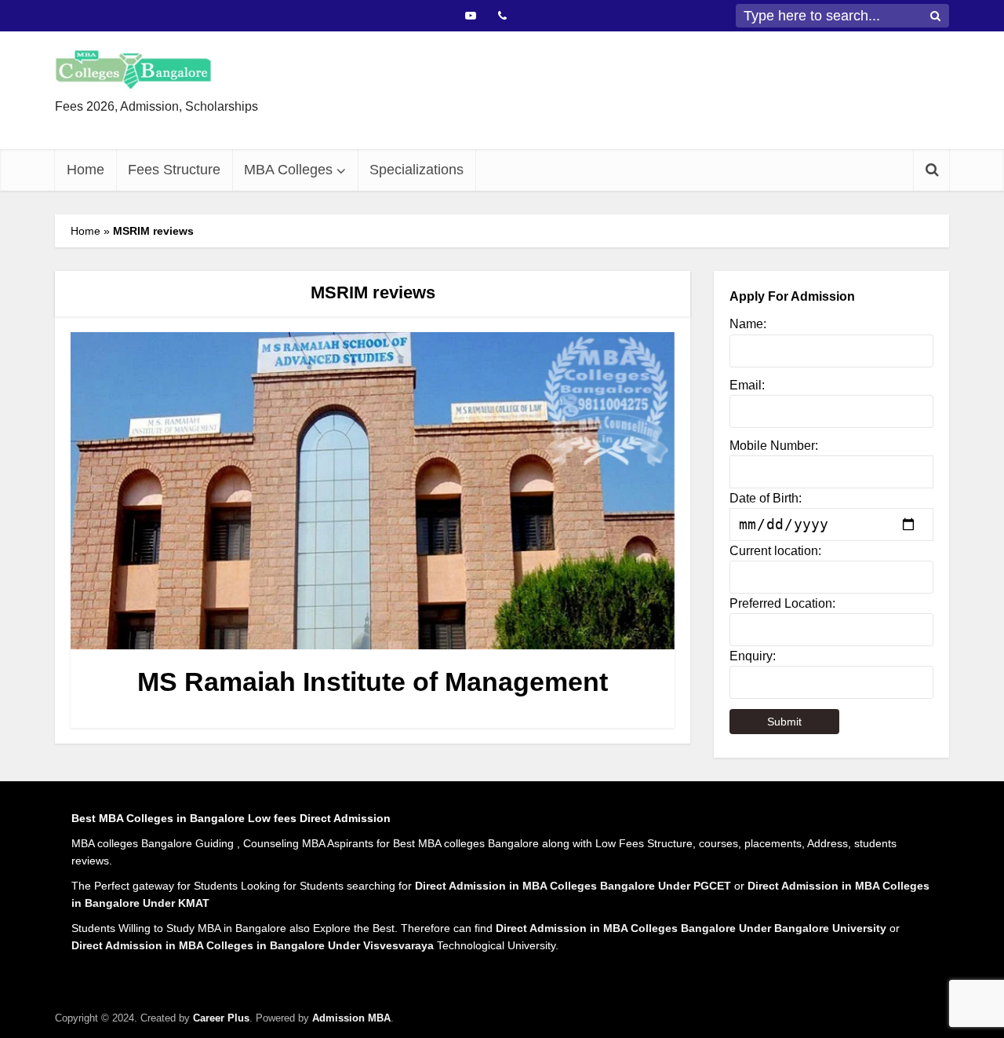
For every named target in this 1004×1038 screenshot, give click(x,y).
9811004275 (562, 119)
